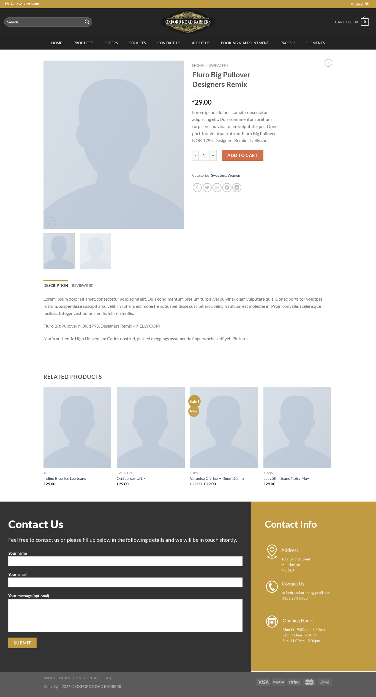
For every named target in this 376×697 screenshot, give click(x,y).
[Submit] (87, 22)
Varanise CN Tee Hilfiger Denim (217, 478)
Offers (111, 43)
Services (137, 43)
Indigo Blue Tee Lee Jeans (64, 478)
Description (55, 285)
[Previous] (53, 145)
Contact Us (169, 43)
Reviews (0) (83, 285)
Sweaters (218, 65)
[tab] (55, 285)
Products (83, 43)
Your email (17, 574)
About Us (201, 43)
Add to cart (242, 155)
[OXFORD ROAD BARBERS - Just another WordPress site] (188, 22)
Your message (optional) (28, 595)
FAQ (107, 678)
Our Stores (70, 678)
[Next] (174, 145)
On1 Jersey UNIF (131, 478)
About (49, 678)
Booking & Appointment (245, 43)
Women (234, 175)
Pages (285, 43)
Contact (92, 678)
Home (56, 43)
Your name (17, 553)
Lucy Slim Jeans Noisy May (286, 478)
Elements (315, 43)
